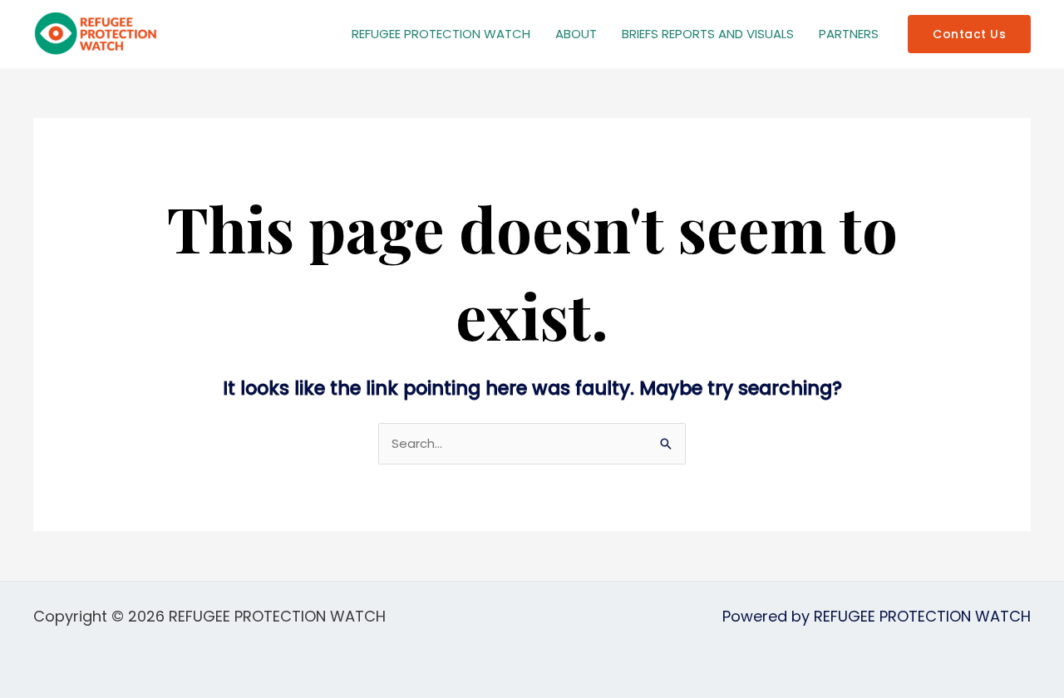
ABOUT (576, 33)
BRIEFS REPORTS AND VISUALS (708, 33)
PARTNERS (849, 33)
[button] (969, 34)
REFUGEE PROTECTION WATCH (441, 33)
